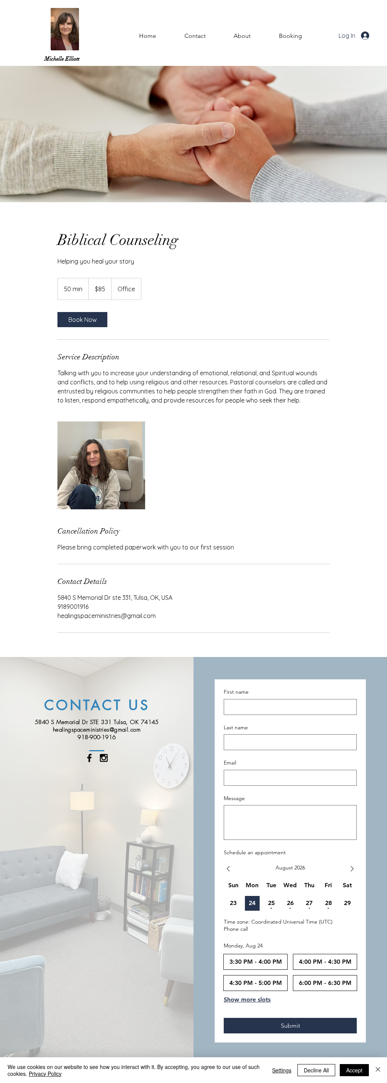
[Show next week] (352, 868)
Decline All (316, 1070)
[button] (242, 36)
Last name (236, 727)
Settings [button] (281, 1070)
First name (236, 691)
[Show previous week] (228, 868)
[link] (82, 319)
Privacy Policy (45, 1073)
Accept (354, 1070)
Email (230, 762)
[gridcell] (233, 903)
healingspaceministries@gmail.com (97, 729)
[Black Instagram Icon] (103, 757)
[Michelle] (101, 465)
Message (234, 798)
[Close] (377, 1070)
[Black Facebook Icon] (89, 757)
